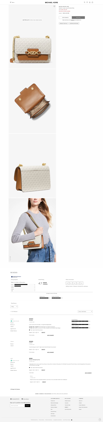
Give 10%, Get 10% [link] (68, 409)
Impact (80, 409)
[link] (66, 407)
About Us (80, 400)
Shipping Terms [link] (53, 405)
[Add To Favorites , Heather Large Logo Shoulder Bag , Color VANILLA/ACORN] (54, 6)
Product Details (63, 23)
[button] (100, 419)
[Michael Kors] (51, 2)
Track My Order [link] (67, 405)
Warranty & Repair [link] (54, 407)
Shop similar (65, 17)
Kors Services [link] (53, 415)
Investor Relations (82, 405)
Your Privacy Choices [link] (67, 419)
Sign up (27, 405)
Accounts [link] (66, 402)
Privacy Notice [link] (41, 419)
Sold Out (78, 17)
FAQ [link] (51, 409)
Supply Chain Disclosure (83, 407)
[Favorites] (87, 2)
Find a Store (26, 399)
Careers (80, 402)
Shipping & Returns (74, 23)
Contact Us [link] (53, 400)
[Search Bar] (84, 2)
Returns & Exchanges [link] (54, 402)
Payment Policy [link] (53, 411)
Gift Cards (52, 413)
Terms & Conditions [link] (48, 419)
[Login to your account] (89, 2)
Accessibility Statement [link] (57, 419)
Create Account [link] (67, 400)
